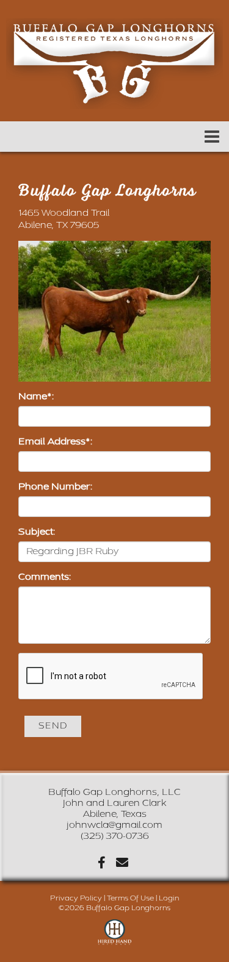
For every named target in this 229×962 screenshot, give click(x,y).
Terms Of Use (130, 898)
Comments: (44, 577)
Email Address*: (55, 442)
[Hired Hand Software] (114, 937)
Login (169, 898)
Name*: (36, 397)
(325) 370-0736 (115, 836)
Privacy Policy (76, 898)
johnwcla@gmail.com (114, 825)
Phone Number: (55, 487)
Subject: (36, 532)
